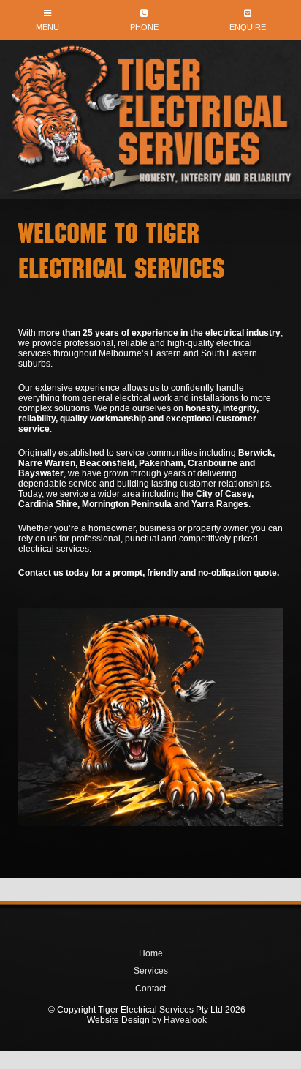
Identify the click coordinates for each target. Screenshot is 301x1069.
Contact (150, 988)
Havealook (185, 1020)
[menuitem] (150, 953)
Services (151, 971)
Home (151, 953)
